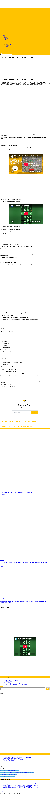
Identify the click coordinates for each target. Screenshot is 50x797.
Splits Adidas (7, 42)
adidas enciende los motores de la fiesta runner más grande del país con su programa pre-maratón (21, 783)
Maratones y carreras (9, 38)
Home (4, 35)
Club (4, 36)
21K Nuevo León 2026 (7, 681)
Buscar (1, 686)
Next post (2, 423)
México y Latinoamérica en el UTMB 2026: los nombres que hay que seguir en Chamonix (20, 785)
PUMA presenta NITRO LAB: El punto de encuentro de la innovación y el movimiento (18, 421)
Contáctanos (2, 791)
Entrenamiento (6, 45)
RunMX (2, 489)
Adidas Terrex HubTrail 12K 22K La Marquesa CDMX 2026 (15, 684)
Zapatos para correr (6, 47)
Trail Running (8, 44)
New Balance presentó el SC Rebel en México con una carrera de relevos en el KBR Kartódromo (21, 787)
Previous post (3, 419)
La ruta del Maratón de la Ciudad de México (11, 758)
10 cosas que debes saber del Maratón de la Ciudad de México (15, 759)
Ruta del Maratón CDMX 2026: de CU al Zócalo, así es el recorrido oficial (17, 757)
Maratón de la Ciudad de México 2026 (10, 680)
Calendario (5, 37)
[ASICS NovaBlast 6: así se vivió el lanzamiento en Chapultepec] (21, 487)
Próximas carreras (6, 48)
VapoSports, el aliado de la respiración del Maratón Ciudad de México (16, 784)
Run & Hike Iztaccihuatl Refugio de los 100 (11, 683)
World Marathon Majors (10, 43)
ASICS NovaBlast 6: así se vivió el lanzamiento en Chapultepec (16, 492)
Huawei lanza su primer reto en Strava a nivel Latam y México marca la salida (16, 426)
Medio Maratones (8, 39)
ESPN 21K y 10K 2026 (7, 682)
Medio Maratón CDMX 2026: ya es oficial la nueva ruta (14, 760)
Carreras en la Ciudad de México (11, 40)
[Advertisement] (25, 68)
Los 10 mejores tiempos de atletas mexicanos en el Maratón (14, 761)
